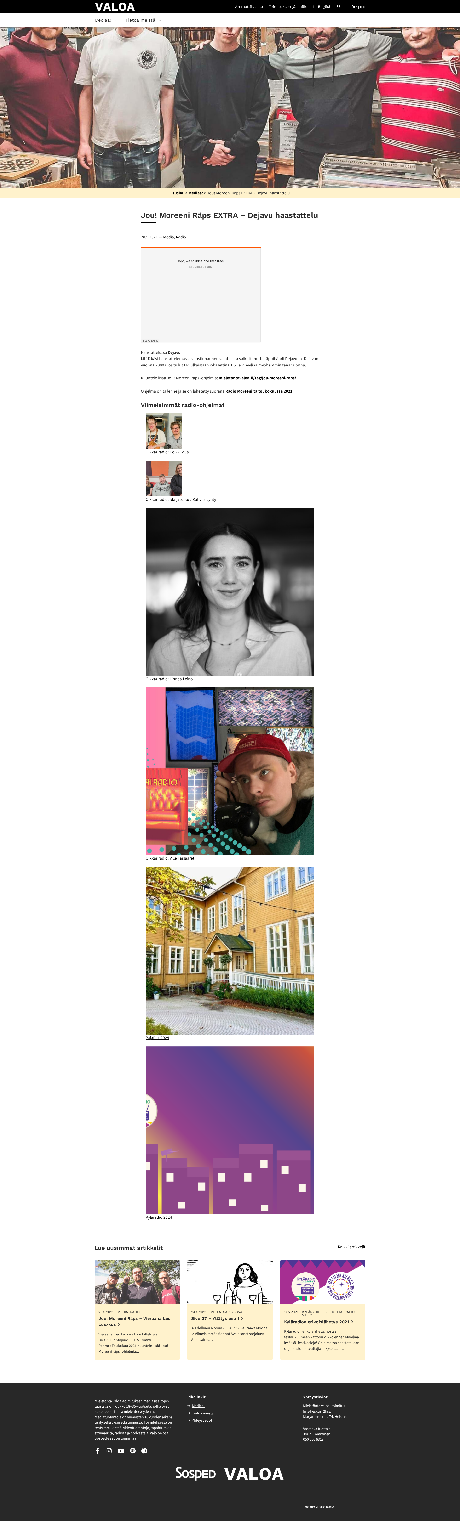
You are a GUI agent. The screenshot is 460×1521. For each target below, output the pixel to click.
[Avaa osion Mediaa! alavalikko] (115, 20)
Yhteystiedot (202, 1420)
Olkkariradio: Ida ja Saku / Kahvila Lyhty (181, 499)
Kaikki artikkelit (351, 1247)
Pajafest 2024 (157, 1038)
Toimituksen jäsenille (288, 7)
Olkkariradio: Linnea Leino (169, 679)
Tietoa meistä (140, 20)
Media (168, 237)
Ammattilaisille (249, 7)
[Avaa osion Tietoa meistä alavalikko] (159, 20)
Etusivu (177, 193)
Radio (181, 237)
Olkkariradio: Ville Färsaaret (170, 858)
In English (322, 7)
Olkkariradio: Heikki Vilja (167, 452)
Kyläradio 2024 (159, 1217)
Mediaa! (103, 20)
